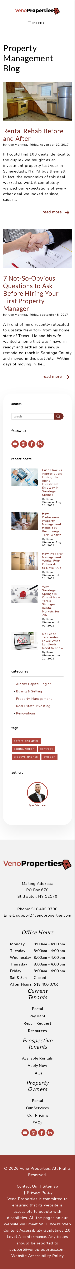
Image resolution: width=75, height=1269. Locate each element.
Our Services (37, 1107)
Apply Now (37, 1065)
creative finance (26, 757)
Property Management (34, 699)
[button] (15, 444)
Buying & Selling (29, 691)
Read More (52, 212)
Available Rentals (37, 1058)
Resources (37, 1030)
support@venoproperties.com (43, 915)
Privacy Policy (40, 1192)
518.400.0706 (44, 909)
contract (46, 749)
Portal (37, 1008)
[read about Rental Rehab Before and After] (37, 101)
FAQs (37, 1073)
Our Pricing (37, 1115)
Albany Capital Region (34, 684)
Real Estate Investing (33, 706)
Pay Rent (37, 1016)
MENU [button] (38, 23)
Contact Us (27, 1186)
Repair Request (38, 1023)
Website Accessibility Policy (37, 1255)
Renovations (26, 713)
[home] (37, 10)
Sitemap (50, 1186)
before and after (26, 741)
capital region (24, 749)
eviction (49, 757)
